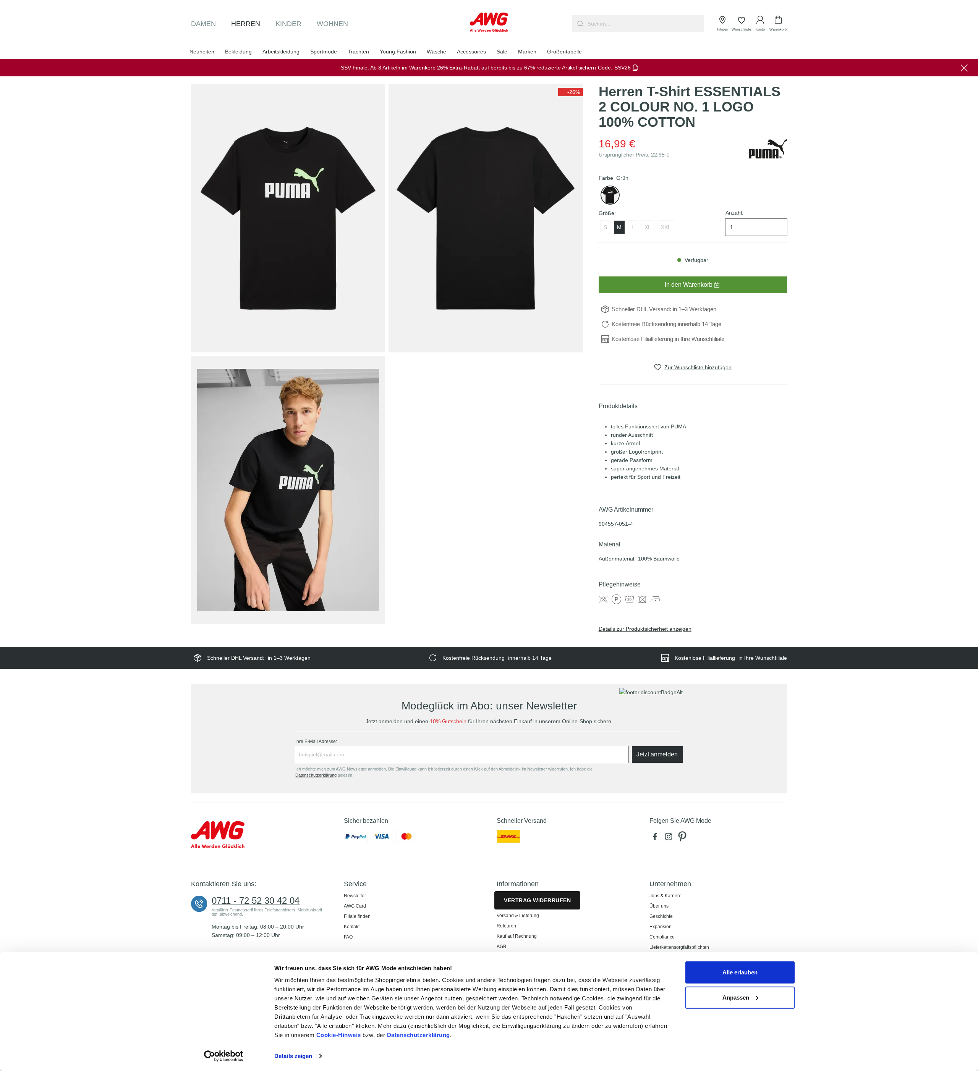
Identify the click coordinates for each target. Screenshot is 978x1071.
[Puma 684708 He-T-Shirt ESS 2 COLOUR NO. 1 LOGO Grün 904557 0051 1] (288, 218)
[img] (570, 92)
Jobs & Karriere (665, 895)
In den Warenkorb (688, 284)
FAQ (348, 937)
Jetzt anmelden (657, 754)
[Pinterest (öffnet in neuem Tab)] (683, 838)
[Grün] (610, 195)
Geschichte (661, 916)
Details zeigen (293, 1056)
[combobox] (645, 23)
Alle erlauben (740, 972)
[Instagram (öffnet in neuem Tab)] (670, 838)
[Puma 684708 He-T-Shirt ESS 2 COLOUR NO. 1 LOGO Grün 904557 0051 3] (288, 490)
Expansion (660, 926)
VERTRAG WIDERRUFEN (537, 900)
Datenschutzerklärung (418, 1035)
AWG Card (355, 906)
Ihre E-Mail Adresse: (316, 741)
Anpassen (735, 997)
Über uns (659, 906)
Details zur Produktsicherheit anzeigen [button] (645, 629)
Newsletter (355, 895)
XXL (666, 227)
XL (647, 227)
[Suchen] (579, 23)
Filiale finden (357, 916)
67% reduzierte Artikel (550, 68)
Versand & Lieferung (518, 915)
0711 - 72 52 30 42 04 (256, 901)
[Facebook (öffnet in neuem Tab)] (656, 838)
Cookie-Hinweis (338, 1035)
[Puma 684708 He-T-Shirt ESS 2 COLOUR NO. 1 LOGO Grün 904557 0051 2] (486, 218)
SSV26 (622, 68)
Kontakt (351, 926)
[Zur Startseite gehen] (489, 22)
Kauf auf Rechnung (517, 936)
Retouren (506, 926)
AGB (501, 946)
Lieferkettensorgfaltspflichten (679, 947)
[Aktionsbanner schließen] (964, 67)
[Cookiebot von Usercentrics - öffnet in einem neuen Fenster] (223, 1056)
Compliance (662, 937)
